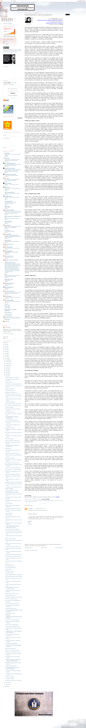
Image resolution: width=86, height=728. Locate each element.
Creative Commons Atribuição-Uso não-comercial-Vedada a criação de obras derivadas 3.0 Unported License (12, 50)
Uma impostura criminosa (10, 458)
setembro (7, 365)
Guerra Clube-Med (8, 513)
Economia (35, 500)
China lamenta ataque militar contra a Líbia (13, 508)
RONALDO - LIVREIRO (9, 210)
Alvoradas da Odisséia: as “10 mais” (11, 490)
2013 (6, 355)
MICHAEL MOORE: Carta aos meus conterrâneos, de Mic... (12, 588)
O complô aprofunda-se (9, 407)
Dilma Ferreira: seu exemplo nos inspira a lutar (12, 218)
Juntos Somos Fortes (8, 221)
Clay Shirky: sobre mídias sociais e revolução (13, 597)
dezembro (7, 360)
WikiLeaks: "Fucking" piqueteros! (11, 598)
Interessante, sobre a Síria (10, 427)
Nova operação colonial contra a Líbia (12, 462)
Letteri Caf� (7, 307)
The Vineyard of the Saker (10, 192)
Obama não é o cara (8, 564)
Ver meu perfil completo (8, 333)
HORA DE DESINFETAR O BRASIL (12, 492)
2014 (6, 353)
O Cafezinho (7, 153)
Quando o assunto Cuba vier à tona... (12, 593)
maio (7, 372)
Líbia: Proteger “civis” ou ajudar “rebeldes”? (13, 469)
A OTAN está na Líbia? (9, 571)
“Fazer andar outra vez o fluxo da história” (13, 556)
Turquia (30, 501)
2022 (6, 344)
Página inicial (44, 547)
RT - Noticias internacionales (10, 163)
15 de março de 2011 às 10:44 (40, 508)
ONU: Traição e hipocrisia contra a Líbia (12, 394)
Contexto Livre (7, 230)
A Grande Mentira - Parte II (10, 595)
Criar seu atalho (5, 43)
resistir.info (7, 321)
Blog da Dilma (7, 305)
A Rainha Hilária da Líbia (10, 390)
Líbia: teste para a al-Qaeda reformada (12, 619)
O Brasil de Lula (8, 448)
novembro (8, 361)
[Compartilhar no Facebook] (47, 499)
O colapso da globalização (10, 402)
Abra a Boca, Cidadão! (9, 300)
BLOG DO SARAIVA (9, 247)
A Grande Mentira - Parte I (10, 613)
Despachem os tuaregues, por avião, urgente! (13, 680)
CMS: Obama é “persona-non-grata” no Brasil (13, 576)
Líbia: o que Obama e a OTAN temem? (12, 603)
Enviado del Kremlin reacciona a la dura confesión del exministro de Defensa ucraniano (13, 165)
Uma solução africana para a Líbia (11, 419)
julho (7, 368)
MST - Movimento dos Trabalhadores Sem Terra (13, 217)
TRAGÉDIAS (7, 615)
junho (7, 370)
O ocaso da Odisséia (9, 503)
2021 (6, 346)
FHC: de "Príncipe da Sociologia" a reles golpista (12, 301)
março (7, 375)
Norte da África (43, 500)
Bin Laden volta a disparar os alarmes (12, 453)
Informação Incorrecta (9, 244)
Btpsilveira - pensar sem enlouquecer (12, 260)
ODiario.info (7, 206)
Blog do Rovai (7, 319)
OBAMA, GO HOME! (9, 488)
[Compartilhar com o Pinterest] (49, 499)
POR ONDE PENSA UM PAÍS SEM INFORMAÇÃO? (11, 417)
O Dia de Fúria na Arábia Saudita (11, 643)
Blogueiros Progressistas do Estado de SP (12, 317)
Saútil (6, 274)
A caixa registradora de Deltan (9, 231)
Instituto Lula (7, 187)
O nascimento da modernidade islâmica (12, 626)
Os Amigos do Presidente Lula (10, 174)
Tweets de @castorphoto (7, 23)
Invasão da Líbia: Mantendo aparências (12, 474)
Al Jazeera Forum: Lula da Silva (11, 608)
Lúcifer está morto (8, 222)
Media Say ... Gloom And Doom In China (11, 184)
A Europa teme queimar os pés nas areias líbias (13, 574)
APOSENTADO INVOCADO (10, 262)
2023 (6, 342)
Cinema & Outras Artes (9, 256)
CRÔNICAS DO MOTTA (9, 283)
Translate (12, 84)
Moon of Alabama (8, 183)
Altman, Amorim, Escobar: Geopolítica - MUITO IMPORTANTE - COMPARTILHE (13, 227)
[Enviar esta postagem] (42, 499)
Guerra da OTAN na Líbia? (10, 412)
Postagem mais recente (29, 547)
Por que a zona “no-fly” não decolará (12, 650)
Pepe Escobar (57, 500)
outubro (7, 363)
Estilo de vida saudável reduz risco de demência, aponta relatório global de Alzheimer (12, 276)
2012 (6, 356)
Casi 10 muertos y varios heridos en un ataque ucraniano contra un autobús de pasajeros (12, 160)
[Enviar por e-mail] (43, 499)
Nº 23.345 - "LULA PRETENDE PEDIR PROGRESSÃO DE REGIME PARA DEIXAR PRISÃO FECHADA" (12, 236)
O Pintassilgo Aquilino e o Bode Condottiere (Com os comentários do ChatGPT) (12, 180)
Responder (30, 524)
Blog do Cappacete (8, 296)
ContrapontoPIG (8, 234)
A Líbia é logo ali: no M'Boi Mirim (11, 624)
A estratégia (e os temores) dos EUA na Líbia (13, 487)
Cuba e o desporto (7, 207)
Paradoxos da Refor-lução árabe (11, 665)
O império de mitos (8, 280)
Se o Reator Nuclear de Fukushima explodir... (13, 554)
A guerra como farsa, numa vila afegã (12, 377)
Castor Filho (30, 508)
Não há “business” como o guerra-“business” (13, 403)
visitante (4, 135)
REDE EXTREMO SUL (9, 287)
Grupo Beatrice (8, 225)
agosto (7, 367)
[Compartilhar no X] (46, 499)
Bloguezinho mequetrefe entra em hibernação (12, 241)
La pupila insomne (8, 196)
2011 (6, 358)
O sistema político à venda (9, 257)
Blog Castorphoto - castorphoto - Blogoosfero (11, 310)
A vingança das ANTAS (9, 678)
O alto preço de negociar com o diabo (12, 529)
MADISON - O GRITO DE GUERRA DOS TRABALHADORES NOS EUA (12, 660)
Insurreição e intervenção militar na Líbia (12, 651)
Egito (38, 500)
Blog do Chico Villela (9, 279)
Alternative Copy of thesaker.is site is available (12, 193)
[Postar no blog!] (45, 499)
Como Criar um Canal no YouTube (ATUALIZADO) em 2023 (10, 203)
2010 (6, 686)
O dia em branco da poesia (10, 565)
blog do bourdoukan (8, 251)
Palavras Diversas (8, 312)
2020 (6, 348)
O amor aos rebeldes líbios (10, 388)
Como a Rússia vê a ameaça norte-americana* (13, 384)
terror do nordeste (8, 314)
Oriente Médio (51, 500)
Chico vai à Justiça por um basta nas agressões (12, 248)
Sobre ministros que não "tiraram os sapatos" (13, 497)
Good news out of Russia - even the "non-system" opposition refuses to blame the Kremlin (13, 293)
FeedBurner (15, 95)
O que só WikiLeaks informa (10, 567)
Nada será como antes (8, 284)
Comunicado (7, 288)
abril (7, 374)
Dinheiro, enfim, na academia (10, 538)
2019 (6, 349)
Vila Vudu (34, 501)
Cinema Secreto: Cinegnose (10, 168)
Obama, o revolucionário (9, 676)
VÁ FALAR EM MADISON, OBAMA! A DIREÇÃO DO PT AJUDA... (12, 526)
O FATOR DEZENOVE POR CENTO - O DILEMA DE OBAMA (12, 668)
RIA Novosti (7, 158)
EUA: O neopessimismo (9, 438)
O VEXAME (7, 498)
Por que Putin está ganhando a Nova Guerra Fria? (12, 297)
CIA (31, 500)
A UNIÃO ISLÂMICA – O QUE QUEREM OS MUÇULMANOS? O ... (13, 632)
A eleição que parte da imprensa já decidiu (11, 175)
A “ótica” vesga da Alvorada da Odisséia (12, 467)
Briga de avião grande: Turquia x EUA (12, 440)
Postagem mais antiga (59, 547)
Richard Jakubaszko (8, 316)
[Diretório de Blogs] (7, 129)
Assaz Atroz (7, 178)
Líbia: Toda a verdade (9, 572)
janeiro (7, 684)
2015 (6, 351)
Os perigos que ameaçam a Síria (11, 392)
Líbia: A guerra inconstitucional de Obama (13, 405)
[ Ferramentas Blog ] (8, 201)
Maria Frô (7, 304)
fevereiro (7, 682)
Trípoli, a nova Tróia (9, 382)
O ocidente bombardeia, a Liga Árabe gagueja (13, 482)
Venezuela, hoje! (8, 569)
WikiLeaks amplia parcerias (10, 648)
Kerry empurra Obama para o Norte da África (13, 530)
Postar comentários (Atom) (32, 550)
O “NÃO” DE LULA (9, 515)
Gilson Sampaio (8, 240)
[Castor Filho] (3, 42)
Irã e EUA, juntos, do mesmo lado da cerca (13, 546)
